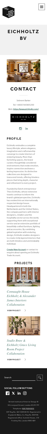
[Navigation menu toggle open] (41, 7)
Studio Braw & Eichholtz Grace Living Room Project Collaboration (21, 346)
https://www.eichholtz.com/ (26, 109)
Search (7, 378)
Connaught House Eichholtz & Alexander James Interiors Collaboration (21, 297)
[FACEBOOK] (7, 393)
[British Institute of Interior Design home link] (8, 15)
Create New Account (16, 250)
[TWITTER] (13, 393)
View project (14, 311)
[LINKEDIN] (19, 393)
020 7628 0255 (28, 409)
